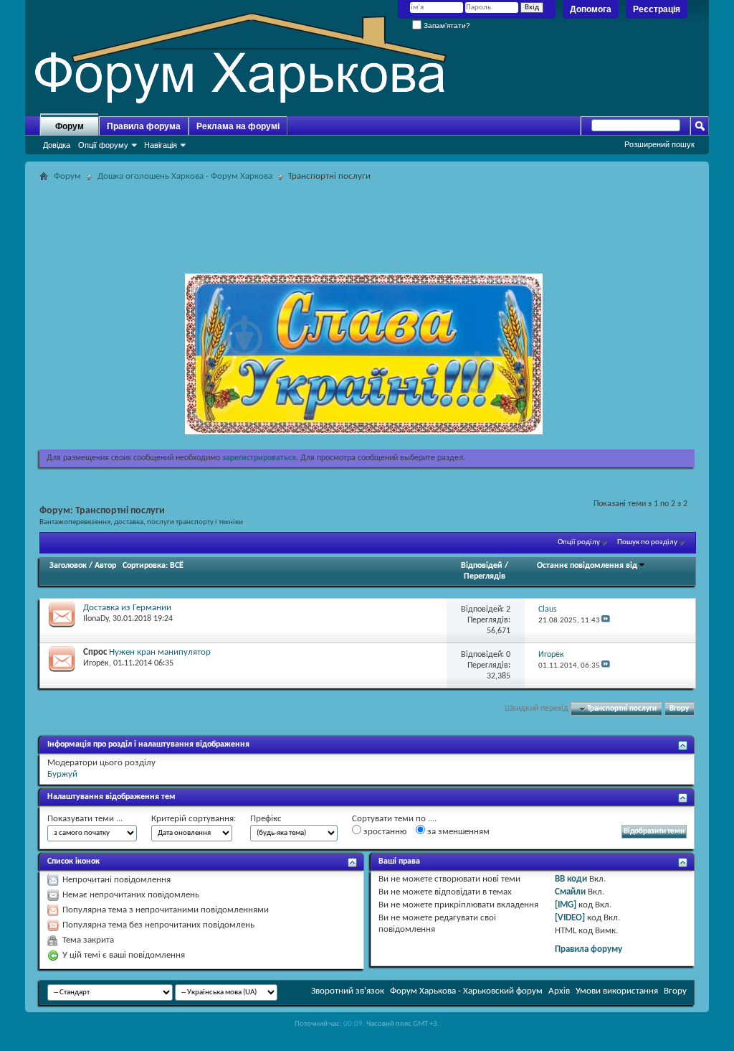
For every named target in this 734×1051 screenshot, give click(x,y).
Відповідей (481, 565)
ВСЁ (177, 565)
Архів (559, 991)
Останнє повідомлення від (587, 565)
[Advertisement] (367, 218)
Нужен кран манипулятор (160, 652)
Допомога (590, 9)
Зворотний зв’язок (347, 991)
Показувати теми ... (85, 818)
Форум (69, 126)
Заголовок (68, 565)
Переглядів (484, 576)
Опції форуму (103, 145)
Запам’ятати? (445, 25)
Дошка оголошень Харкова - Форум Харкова (184, 176)
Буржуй (62, 774)
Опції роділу (579, 542)
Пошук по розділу (647, 542)
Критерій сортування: (193, 818)
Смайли (570, 892)
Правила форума (144, 126)
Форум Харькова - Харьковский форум (466, 991)
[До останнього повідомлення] (605, 621)
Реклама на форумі (238, 126)
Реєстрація (656, 9)
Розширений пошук (659, 144)
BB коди (571, 879)
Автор (105, 565)
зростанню (383, 831)
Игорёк (96, 663)
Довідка (56, 145)
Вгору (679, 709)
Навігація (160, 145)
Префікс (266, 818)
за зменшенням (457, 831)
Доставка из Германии (127, 607)
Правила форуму (588, 949)
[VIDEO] (570, 917)
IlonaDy (95, 619)
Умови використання (617, 991)
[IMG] (565, 905)
